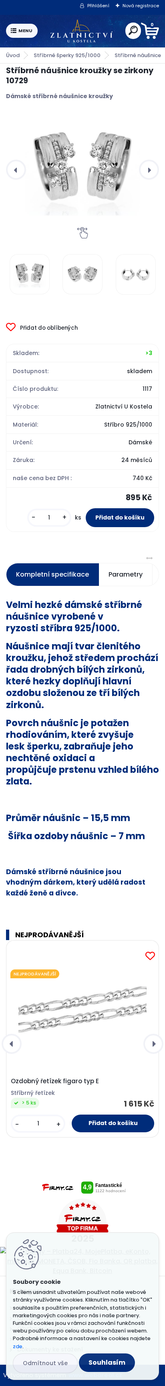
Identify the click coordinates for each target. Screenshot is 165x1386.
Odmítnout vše (45, 1363)
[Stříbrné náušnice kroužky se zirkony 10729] (82, 169)
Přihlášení (98, 5)
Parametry (126, 574)
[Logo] (81, 31)
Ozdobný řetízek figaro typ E (55, 1081)
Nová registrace (141, 5)
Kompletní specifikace (52, 574)
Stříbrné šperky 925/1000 (67, 55)
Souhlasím (107, 1362)
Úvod (13, 55)
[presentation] (16, 170)
